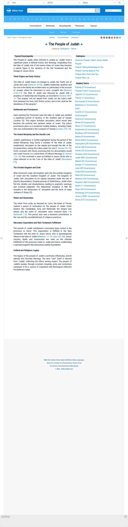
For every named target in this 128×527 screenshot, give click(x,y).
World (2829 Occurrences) (86, 140)
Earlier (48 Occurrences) (85, 147)
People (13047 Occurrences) (87, 91)
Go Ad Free (5, 517)
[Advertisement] (64, 320)
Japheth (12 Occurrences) (86, 94)
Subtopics (64, 48)
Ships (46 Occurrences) (85, 189)
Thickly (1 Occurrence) (84, 98)
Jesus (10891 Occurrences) (87, 196)
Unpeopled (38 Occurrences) (87, 143)
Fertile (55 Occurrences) (85, 150)
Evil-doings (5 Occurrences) (87, 101)
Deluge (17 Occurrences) (86, 164)
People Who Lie (82, 78)
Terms (73, 48)
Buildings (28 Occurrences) (87, 133)
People (78, 63)
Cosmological (81, 115)
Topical (14, 37)
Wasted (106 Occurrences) (86, 179)
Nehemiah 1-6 (20, 214)
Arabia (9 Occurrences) (85, 136)
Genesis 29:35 (35, 85)
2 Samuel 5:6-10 (63, 148)
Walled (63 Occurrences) (86, 161)
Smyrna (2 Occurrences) (85, 119)
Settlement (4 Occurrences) (87, 129)
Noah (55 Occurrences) (85, 175)
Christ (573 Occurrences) (86, 200)
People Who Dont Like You (86, 74)
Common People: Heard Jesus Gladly (91, 60)
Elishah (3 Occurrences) (85, 87)
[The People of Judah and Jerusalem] (125, 243)
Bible (9, 37)
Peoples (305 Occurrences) (87, 154)
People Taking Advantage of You (89, 67)
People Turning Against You (87, 70)
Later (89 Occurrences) (85, 168)
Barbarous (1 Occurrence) (86, 105)
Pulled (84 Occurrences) (85, 171)
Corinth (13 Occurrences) (86, 112)
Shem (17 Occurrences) (85, 126)
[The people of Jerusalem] (3, 243)
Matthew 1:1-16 (45, 236)
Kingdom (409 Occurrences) (87, 182)
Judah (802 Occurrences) (86, 157)
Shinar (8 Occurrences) (85, 122)
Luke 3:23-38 (58, 236)
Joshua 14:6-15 (63, 129)
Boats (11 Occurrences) (85, 186)
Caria (77, 108)
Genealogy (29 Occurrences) (87, 193)
